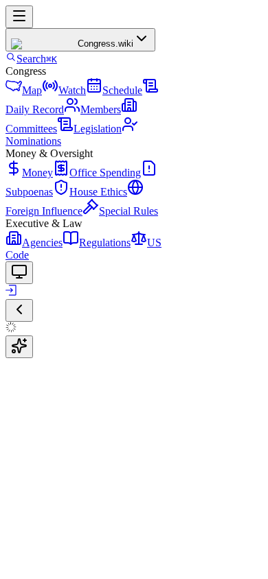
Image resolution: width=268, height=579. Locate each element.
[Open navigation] (19, 16)
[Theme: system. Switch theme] (19, 272)
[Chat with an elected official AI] (19, 346)
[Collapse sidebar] (19, 310)
